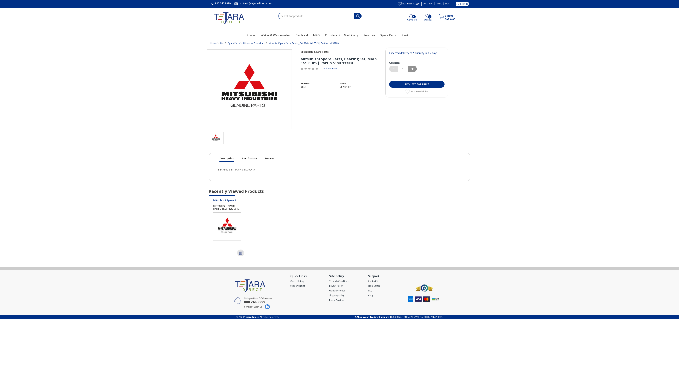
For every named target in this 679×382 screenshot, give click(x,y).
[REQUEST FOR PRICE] (240, 253)
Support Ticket (297, 285)
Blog (370, 295)
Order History (297, 281)
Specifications (249, 158)
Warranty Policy (337, 290)
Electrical (301, 35)
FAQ (370, 290)
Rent (405, 35)
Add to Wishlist (419, 91)
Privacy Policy (336, 285)
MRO (316, 35)
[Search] (357, 16)
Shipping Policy (336, 295)
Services (369, 35)
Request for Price (417, 84)
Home (213, 43)
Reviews (269, 158)
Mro (222, 43)
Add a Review (330, 68)
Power (251, 35)
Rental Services (336, 300)
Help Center (374, 285)
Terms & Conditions (339, 281)
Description (226, 159)
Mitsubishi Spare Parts (254, 43)
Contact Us (373, 281)
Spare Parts (388, 35)
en (431, 3)
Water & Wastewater (275, 35)
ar (424, 3)
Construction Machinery (341, 35)
